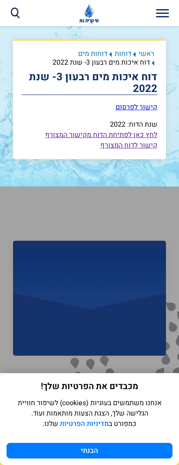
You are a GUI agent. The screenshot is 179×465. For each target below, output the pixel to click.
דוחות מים (92, 54)
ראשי (146, 54)
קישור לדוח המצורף (128, 145)
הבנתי (89, 450)
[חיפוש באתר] (15, 13)
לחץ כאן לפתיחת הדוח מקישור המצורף (101, 135)
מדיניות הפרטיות (84, 424)
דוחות (123, 54)
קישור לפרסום (136, 107)
